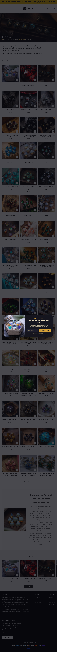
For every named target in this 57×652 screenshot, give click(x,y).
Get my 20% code (44, 330)
